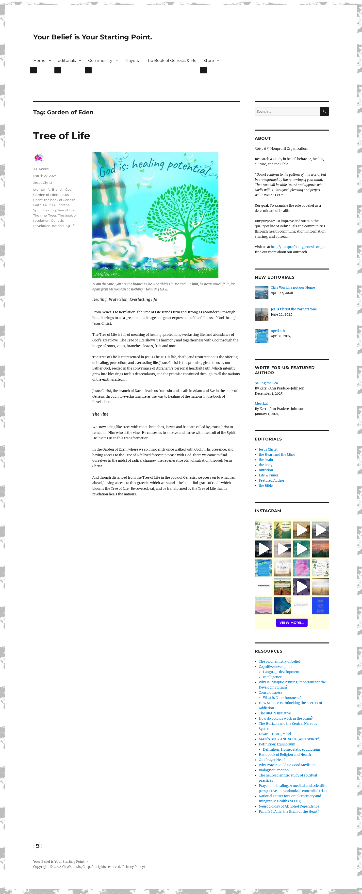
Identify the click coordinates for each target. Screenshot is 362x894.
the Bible (266, 486)
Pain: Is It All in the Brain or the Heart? (289, 812)
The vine (40, 215)
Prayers (132, 60)
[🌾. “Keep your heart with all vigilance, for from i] (301, 548)
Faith (37, 205)
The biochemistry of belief (279, 661)
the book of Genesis (59, 200)
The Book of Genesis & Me (171, 60)
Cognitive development (277, 667)
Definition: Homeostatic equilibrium (291, 749)
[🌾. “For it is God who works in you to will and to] (301, 605)
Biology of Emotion (274, 770)
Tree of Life (66, 210)
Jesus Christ (42, 183)
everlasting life (64, 226)
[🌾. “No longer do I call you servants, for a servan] (282, 530)
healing (49, 210)
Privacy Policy (133, 867)
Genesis (57, 220)
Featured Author (271, 480)
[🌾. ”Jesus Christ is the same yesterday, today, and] (301, 567)
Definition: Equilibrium (277, 744)
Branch (58, 189)
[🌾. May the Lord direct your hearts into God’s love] (301, 586)
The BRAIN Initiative (275, 713)
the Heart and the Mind (277, 455)
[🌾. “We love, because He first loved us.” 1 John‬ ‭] (320, 605)
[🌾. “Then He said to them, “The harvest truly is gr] (301, 530)
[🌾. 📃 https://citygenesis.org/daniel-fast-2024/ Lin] (320, 567)
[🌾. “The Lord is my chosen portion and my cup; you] (282, 605)
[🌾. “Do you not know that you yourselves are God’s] (263, 548)
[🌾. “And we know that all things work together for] (263, 586)
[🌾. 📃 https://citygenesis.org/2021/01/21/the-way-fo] (282, 586)
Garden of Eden (45, 195)
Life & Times (269, 475)
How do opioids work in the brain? (286, 718)
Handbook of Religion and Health (285, 755)
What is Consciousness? (282, 698)
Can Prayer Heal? (272, 760)
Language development (281, 672)
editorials (67, 60)
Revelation (41, 226)
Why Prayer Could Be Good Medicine (287, 765)
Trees (52, 215)
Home (39, 60)
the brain (266, 460)
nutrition (266, 470)
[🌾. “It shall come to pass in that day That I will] (282, 548)
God (68, 189)
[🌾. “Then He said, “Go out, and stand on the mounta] (320, 548)
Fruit (47, 205)
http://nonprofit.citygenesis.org (296, 247)
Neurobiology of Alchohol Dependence (289, 806)
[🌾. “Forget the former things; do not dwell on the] (263, 605)
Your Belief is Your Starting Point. (92, 37)
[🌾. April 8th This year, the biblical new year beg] (263, 567)
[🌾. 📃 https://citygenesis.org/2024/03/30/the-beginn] (282, 567)
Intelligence (272, 677)
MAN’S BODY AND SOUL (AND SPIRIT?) (290, 739)
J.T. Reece (41, 169)
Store (208, 60)
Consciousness (270, 693)
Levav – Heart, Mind (275, 734)
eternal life (41, 189)
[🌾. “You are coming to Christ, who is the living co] (320, 530)
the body (265, 465)
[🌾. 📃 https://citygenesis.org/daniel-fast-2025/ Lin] (263, 530)
